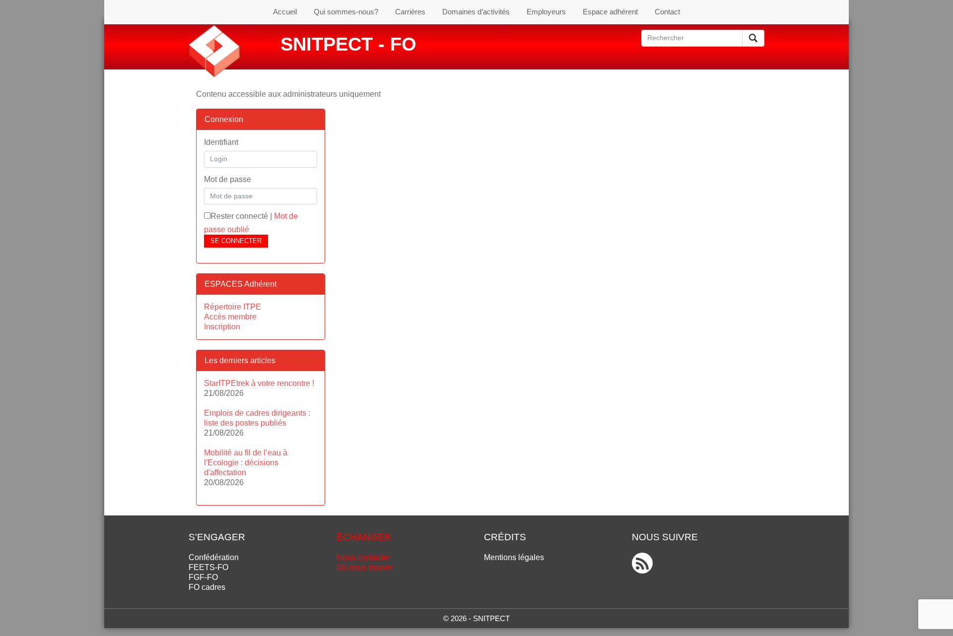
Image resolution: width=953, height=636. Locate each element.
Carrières (410, 11)
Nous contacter (363, 557)
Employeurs (546, 11)
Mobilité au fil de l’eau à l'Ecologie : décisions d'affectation (245, 462)
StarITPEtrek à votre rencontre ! (259, 383)
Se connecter (236, 241)
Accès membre (230, 317)
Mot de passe (227, 179)
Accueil (285, 11)
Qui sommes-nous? (346, 11)
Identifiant (221, 142)
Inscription (222, 326)
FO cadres (207, 587)
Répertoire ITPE (232, 307)
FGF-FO (203, 577)
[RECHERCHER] (753, 38)
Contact (667, 11)
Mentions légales (514, 557)
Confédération (214, 557)
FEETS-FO (208, 567)
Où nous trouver (365, 567)
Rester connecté (239, 216)
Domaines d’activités (476, 11)
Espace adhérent (610, 11)
